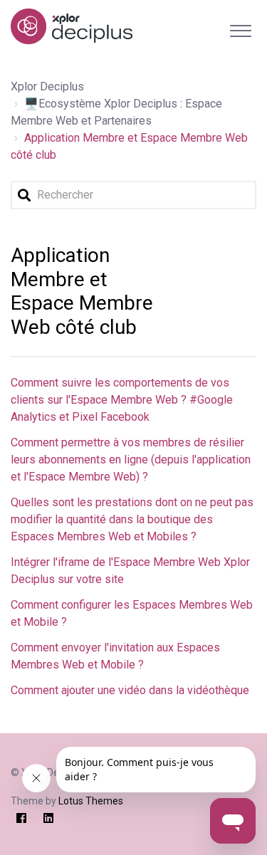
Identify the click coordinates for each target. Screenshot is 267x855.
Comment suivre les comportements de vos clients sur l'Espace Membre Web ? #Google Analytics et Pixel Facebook (122, 400)
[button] (240, 28)
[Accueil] (71, 26)
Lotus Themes (90, 801)
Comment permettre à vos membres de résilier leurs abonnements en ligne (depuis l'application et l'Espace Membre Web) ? (131, 459)
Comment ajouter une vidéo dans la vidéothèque (130, 690)
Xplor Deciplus (47, 86)
